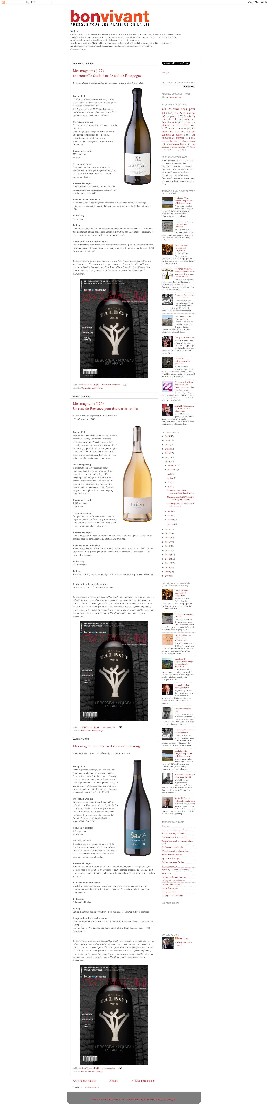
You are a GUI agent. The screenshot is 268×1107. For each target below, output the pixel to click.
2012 (167, 558)
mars (170, 515)
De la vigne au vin (169, 865)
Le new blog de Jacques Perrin (175, 829)
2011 (167, 563)
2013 (167, 554)
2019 (167, 529)
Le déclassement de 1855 (183, 709)
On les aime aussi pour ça (92, 387)
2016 (167, 542)
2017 (167, 537)
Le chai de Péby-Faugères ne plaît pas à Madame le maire (183, 200)
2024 (167, 444)
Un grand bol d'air (178, 130)
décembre (172, 465)
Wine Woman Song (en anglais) (175, 850)
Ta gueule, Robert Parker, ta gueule (182, 686)
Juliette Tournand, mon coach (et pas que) (177, 842)
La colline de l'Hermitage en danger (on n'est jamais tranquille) (184, 662)
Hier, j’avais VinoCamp (185, 337)
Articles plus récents (84, 1080)
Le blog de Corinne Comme (174, 877)
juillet (170, 478)
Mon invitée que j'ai (176, 150)
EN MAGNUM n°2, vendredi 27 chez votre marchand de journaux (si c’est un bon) (184, 273)
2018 (167, 533)
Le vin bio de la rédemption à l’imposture (181, 248)
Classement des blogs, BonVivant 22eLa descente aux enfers (184, 384)
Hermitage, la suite (183, 316)
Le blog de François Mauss (173, 880)
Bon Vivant (183, 938)
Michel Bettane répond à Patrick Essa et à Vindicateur (184, 408)
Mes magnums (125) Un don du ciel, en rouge (107, 746)
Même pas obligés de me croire (178, 124)
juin (170, 482)
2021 (167, 457)
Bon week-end (188, 140)
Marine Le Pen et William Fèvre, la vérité (185, 799)
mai (170, 486)
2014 (167, 550)
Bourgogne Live (169, 891)
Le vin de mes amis (170, 888)
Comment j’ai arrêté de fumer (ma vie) (184, 296)
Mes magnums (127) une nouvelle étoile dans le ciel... (180, 491)
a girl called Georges (171, 858)
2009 (167, 571)
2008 (167, 575)
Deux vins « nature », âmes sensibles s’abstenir (184, 224)
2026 (167, 436)
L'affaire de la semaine (174, 128)
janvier (171, 523)
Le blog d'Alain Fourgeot (172, 895)
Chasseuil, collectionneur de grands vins (182, 361)
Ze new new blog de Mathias (174, 833)
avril (170, 511)
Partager (165, 72)
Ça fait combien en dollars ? (178, 133)
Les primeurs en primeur (178, 136)
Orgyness (166, 826)
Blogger (171, 1099)
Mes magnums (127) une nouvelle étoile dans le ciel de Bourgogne (107, 73)
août (170, 473)
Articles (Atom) (92, 1087)
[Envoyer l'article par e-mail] (124, 384)
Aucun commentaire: (111, 384)
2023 (167, 448)
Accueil (113, 1080)
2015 (167, 546)
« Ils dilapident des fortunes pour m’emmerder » (183, 638)
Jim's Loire (166, 873)
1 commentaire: (109, 727)
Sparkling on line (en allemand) (175, 869)
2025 (167, 440)
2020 (167, 461)
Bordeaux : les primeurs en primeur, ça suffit (185, 775)
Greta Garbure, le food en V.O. (175, 837)
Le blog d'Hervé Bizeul (172, 884)
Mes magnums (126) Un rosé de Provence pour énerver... (180, 498)
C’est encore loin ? (176, 143)
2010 (167, 567)
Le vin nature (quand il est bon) (184, 615)
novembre (172, 469)
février (171, 519)
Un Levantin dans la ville (172, 847)
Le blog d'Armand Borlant (173, 862)
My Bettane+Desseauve (172, 854)
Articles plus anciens (143, 1080)
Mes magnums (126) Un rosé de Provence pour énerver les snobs (105, 406)
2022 (167, 453)
